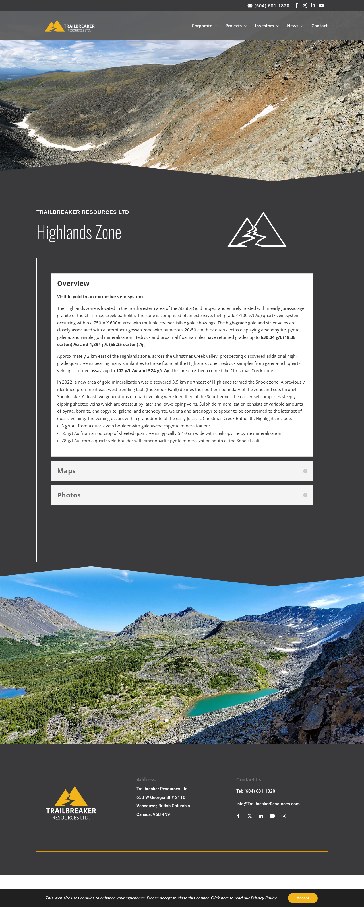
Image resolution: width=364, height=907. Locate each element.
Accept (303, 898)
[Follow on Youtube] (272, 815)
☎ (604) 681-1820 (268, 6)
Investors (264, 26)
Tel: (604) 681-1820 (255, 791)
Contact (319, 26)
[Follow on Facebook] (238, 815)
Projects (234, 26)
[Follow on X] (249, 815)
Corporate (202, 26)
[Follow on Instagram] (283, 815)
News (292, 26)
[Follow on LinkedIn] (261, 815)
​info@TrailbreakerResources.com (268, 803)
